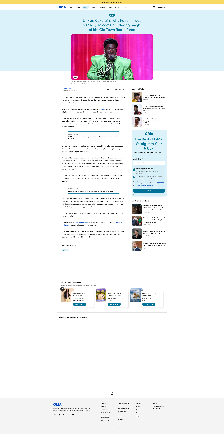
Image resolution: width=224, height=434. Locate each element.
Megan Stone (67, 88)
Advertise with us (106, 421)
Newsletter (161, 7)
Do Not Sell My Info (106, 413)
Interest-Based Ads (123, 408)
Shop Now (79, 304)
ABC (137, 409)
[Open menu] (131, 7)
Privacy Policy (161, 184)
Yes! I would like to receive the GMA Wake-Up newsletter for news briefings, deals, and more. (149, 177)
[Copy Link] (123, 89)
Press (119, 416)
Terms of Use (160, 182)
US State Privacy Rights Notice (144, 185)
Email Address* (138, 159)
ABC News (138, 406)
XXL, (103, 109)
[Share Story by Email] (119, 89)
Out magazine (81, 222)
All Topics (138, 416)
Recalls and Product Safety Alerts (158, 407)
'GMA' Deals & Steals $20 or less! (112, 2)
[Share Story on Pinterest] (115, 89)
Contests (103, 403)
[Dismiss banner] (221, 2)
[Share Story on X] (112, 89)
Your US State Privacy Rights (124, 404)
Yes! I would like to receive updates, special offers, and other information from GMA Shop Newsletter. (150, 171)
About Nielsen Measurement (122, 412)
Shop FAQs (138, 403)
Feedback (121, 419)
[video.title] (112, 57)
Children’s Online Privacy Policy (106, 416)
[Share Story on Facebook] (108, 89)
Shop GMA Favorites (71, 282)
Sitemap (155, 403)
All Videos (138, 413)
